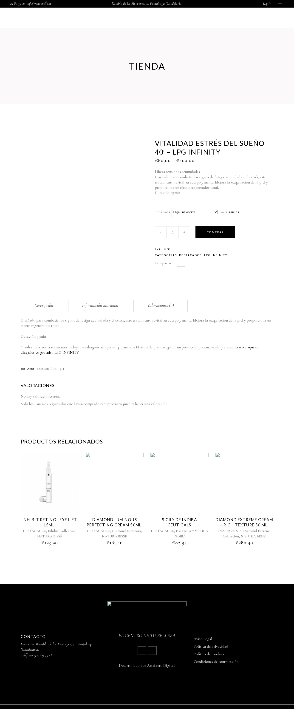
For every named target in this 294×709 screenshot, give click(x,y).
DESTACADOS (190, 255)
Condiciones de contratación (216, 661)
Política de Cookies (209, 654)
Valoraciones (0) (160, 305)
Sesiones (163, 211)
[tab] (44, 306)
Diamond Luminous (126, 530)
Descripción (43, 305)
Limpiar (233, 212)
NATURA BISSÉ (49, 536)
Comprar (215, 232)
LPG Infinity (215, 255)
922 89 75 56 (43, 655)
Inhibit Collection (62, 530)
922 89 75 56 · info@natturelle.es (30, 3)
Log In (267, 3)
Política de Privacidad (211, 646)
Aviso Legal (203, 638)
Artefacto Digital (161, 665)
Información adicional (100, 305)
